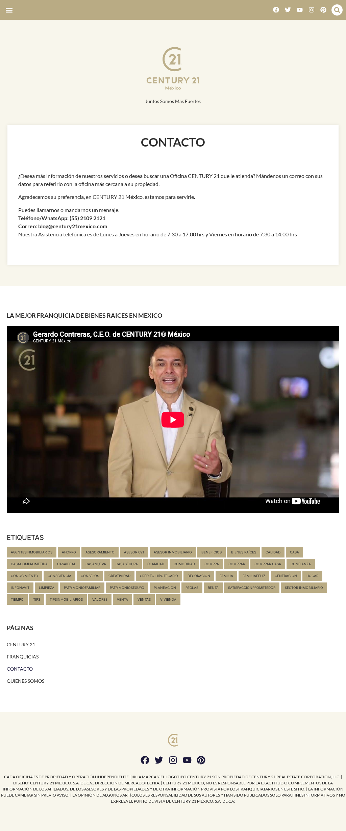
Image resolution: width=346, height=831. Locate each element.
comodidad (184, 564)
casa (294, 552)
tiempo (17, 599)
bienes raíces (243, 552)
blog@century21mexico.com (72, 226)
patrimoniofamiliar (82, 588)
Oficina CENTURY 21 (195, 176)
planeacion (165, 588)
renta (213, 588)
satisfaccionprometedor (251, 588)
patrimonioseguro (127, 588)
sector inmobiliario (304, 588)
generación (286, 576)
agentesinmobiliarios (31, 552)
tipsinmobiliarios (66, 599)
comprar (236, 564)
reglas (192, 588)
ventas (144, 599)
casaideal (66, 564)
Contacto (20, 669)
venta (122, 599)
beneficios (211, 552)
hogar (312, 576)
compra (211, 564)
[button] (9, 10)
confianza (301, 564)
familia (226, 576)
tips (36, 599)
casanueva (95, 564)
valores (99, 599)
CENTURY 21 (21, 644)
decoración (199, 576)
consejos (90, 576)
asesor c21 (134, 552)
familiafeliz (254, 576)
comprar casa (267, 564)
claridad (155, 564)
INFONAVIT (20, 588)
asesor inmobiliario (173, 552)
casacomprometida (29, 564)
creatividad (119, 576)
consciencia (59, 576)
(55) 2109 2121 (87, 218)
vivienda (168, 599)
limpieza (46, 588)
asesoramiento (100, 552)
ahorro (69, 552)
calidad (273, 552)
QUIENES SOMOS (25, 681)
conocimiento (24, 576)
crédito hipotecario (159, 576)
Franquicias (23, 656)
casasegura (127, 564)
